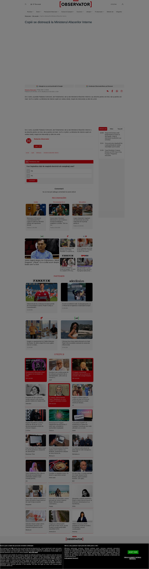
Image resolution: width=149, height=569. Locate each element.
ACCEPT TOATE (133, 552)
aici (53, 560)
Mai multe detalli (33, 552)
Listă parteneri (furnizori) (71, 558)
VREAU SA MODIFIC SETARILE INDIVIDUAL (132, 558)
